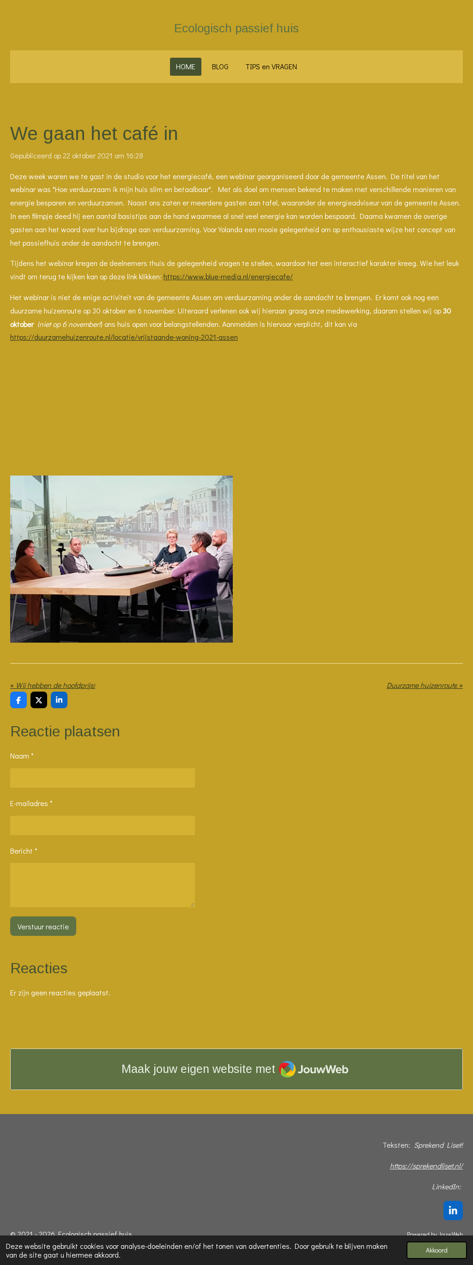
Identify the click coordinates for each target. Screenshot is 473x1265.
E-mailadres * (31, 803)
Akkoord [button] (437, 1250)
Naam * (22, 755)
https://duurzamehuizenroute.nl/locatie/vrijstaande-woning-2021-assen (124, 337)
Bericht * (23, 850)
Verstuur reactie (43, 926)
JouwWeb (450, 1234)
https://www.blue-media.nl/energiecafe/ (228, 276)
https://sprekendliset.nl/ (426, 1165)
